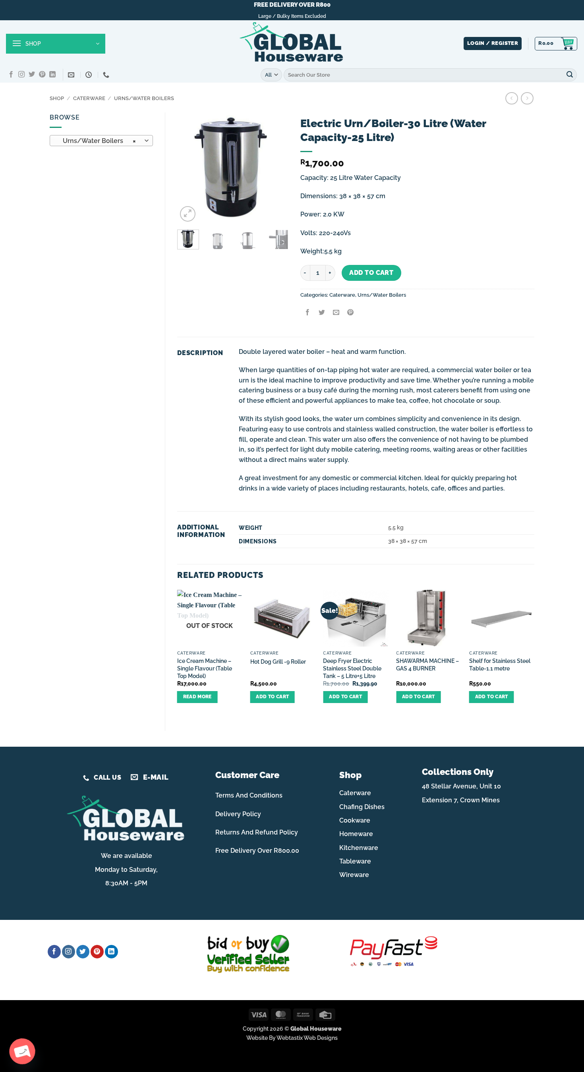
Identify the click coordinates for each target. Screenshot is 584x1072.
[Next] (276, 168)
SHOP (57, 98)
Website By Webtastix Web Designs (292, 1037)
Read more (197, 696)
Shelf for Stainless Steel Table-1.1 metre (499, 664)
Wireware (354, 875)
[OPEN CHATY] (22, 1051)
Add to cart (371, 272)
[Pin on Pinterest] (350, 313)
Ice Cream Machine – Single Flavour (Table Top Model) (204, 668)
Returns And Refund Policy (256, 832)
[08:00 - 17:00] (89, 75)
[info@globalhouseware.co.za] (72, 75)
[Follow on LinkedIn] (52, 74)
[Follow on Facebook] (11, 74)
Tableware (355, 861)
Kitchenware (358, 848)
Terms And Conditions (248, 795)
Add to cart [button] (272, 696)
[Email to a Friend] (335, 313)
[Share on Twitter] (321, 313)
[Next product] (511, 98)
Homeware (356, 834)
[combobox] (101, 140)
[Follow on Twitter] (32, 74)
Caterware (89, 98)
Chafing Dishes (362, 807)
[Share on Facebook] (307, 313)
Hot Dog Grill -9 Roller (278, 661)
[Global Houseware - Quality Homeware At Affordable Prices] (292, 43)
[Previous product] (527, 98)
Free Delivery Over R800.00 (257, 850)
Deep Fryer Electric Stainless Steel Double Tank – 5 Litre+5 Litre (352, 668)
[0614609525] (107, 75)
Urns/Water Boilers (144, 98)
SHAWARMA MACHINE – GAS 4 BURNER (427, 664)
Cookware (354, 820)
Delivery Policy (238, 814)
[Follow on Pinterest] (42, 74)
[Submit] (569, 74)
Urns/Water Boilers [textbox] (97, 141)
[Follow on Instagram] (21, 74)
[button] (55, 44)
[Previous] (189, 168)
